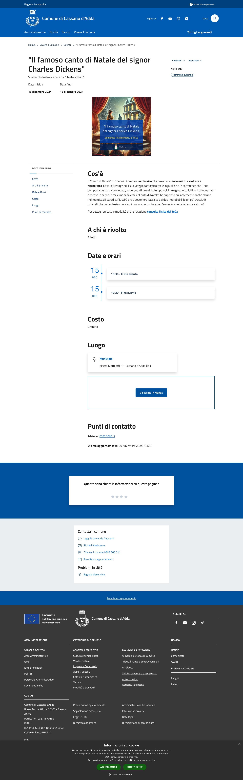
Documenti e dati (33, 685)
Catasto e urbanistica (85, 677)
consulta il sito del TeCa (162, 211)
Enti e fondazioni (33, 668)
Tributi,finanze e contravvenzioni (140, 661)
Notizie (175, 650)
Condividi (177, 60)
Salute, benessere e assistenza (139, 673)
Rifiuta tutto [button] (135, 766)
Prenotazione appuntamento (89, 705)
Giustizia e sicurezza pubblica (138, 656)
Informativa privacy (133, 711)
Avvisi (174, 662)
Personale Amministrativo (39, 679)
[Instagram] (177, 18)
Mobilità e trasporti (84, 687)
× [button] (239, 744)
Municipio (106, 359)
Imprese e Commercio (85, 666)
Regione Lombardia (35, 4)
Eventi (67, 45)
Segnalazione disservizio (87, 711)
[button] (121, 774)
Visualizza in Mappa (151, 393)
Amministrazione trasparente (138, 705)
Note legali (128, 717)
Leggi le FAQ (80, 717)
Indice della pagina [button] (41, 168)
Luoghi (175, 678)
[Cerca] (215, 18)
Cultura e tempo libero (85, 656)
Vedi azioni (193, 60)
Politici (28, 674)
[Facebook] (160, 18)
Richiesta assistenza (84, 723)
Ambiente (127, 667)
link (153, 760)
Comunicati (177, 656)
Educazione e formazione (136, 650)
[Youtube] (168, 18)
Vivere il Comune (50, 45)
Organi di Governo (34, 650)
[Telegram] (185, 18)
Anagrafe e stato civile (85, 650)
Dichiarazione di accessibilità (138, 723)
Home (31, 45)
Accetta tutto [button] (108, 767)
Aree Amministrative (36, 656)
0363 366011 (107, 436)
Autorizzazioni (130, 679)
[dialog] (121, 760)
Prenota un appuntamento (121, 598)
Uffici (27, 662)
